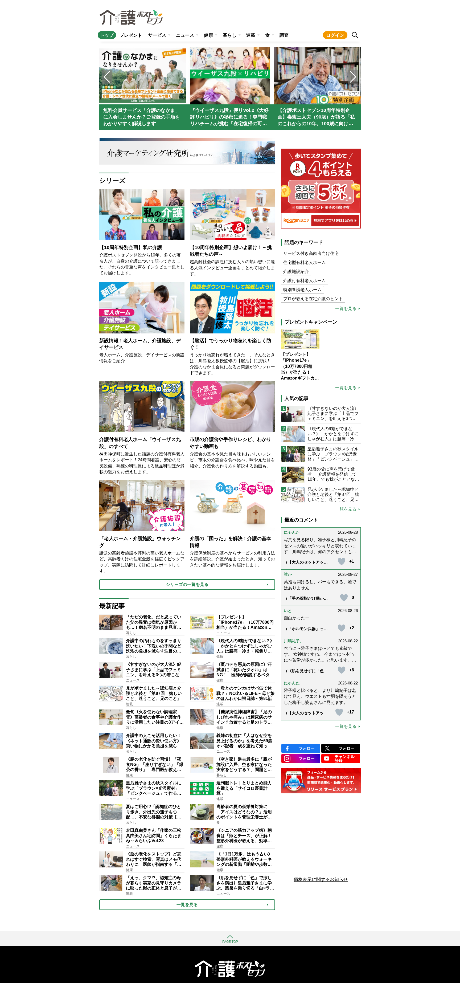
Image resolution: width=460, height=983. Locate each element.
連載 (250, 35)
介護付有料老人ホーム (304, 280)
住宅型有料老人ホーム (304, 262)
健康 (208, 35)
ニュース (185, 35)
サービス (157, 35)
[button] (353, 77)
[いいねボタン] (342, 561)
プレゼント (131, 35)
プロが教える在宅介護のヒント (313, 298)
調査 (284, 35)
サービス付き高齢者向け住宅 (311, 253)
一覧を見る (345, 309)
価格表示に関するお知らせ (321, 879)
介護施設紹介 (296, 271)
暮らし (229, 35)
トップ (107, 35)
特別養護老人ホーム (302, 289)
